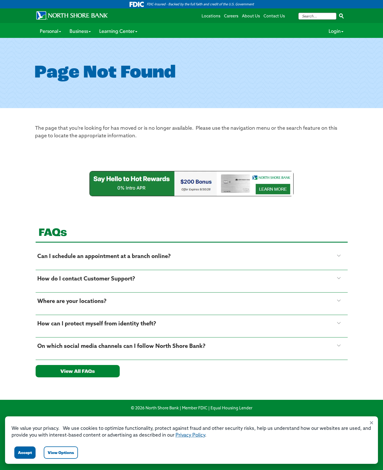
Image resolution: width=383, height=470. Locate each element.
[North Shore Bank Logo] (72, 15)
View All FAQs (77, 371)
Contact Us (274, 16)
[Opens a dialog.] (191, 183)
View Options (61, 453)
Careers (231, 16)
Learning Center (117, 31)
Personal (49, 31)
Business (79, 31)
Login (335, 31)
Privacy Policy (190, 435)
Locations (211, 16)
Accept (25, 453)
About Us (251, 16)
